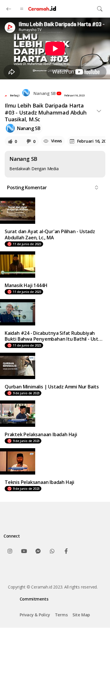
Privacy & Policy (35, 615)
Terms (61, 615)
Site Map (81, 615)
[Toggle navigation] (99, 8)
